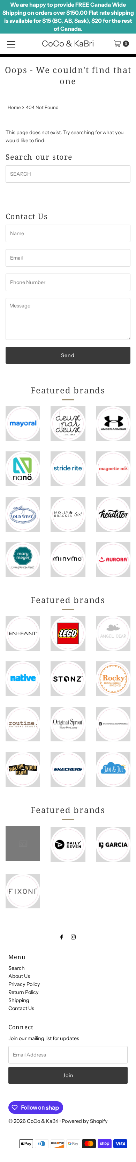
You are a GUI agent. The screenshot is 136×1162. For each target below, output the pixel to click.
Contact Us (21, 1008)
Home (14, 107)
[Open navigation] (11, 43)
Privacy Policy (24, 984)
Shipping (18, 1000)
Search (16, 968)
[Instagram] (73, 937)
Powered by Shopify (85, 1121)
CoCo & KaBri (68, 43)
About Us (19, 976)
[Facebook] (61, 937)
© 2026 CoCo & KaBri (33, 1121)
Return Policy (23, 992)
